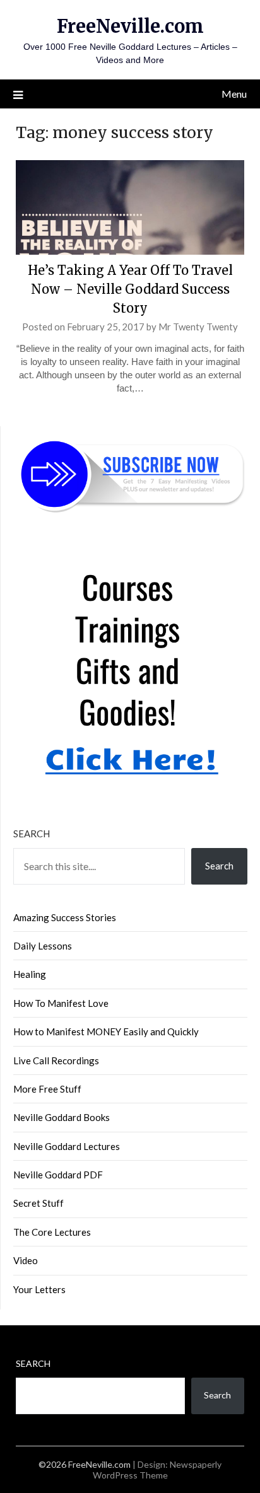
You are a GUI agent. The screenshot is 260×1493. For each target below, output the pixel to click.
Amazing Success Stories (64, 917)
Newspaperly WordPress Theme (157, 1469)
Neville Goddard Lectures (66, 1146)
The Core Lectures (52, 1232)
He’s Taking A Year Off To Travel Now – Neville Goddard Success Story (130, 289)
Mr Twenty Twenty (198, 326)
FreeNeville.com (130, 26)
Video (25, 1260)
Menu (234, 94)
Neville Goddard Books (61, 1117)
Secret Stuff (38, 1203)
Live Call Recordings (56, 1060)
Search (31, 833)
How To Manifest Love (61, 1003)
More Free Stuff (47, 1089)
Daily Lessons (42, 945)
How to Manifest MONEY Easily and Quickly (106, 1031)
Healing (29, 974)
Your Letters (39, 1289)
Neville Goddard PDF (58, 1174)
